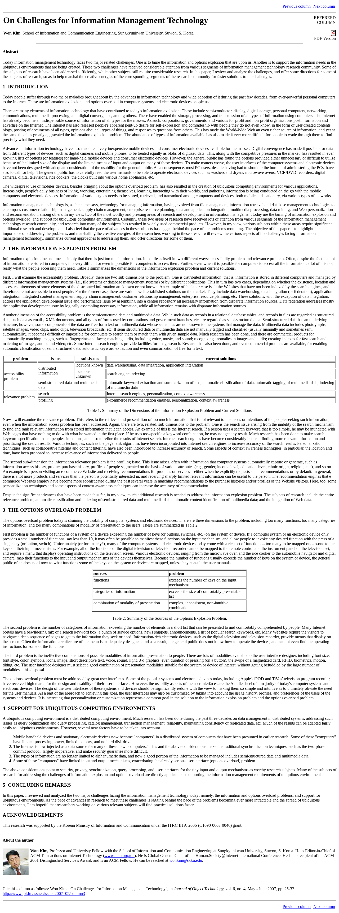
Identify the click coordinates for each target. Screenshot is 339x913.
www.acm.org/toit (119, 855)
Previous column (297, 6)
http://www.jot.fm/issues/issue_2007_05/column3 (44, 893)
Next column (324, 6)
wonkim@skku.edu (185, 860)
